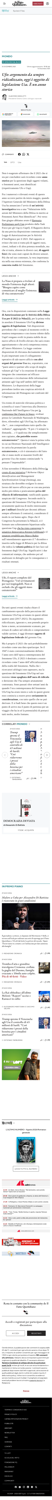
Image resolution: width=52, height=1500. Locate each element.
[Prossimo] (47, 755)
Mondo (7, 56)
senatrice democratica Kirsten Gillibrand (23, 531)
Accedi (15, 1333)
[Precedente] (5, 755)
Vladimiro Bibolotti (17, 96)
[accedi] (47, 3)
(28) (48, 953)
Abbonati (38, 3)
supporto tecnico (36, 1380)
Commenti (9, 154)
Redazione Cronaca (12, 953)
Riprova (26, 1391)
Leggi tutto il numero (26, 1169)
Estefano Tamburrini (16, 778)
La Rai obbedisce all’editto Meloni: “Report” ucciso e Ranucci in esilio (16, 996)
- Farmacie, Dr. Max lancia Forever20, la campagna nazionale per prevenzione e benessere (22, 1207)
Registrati (36, 1333)
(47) (48, 1007)
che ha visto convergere (29, 528)
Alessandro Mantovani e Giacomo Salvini (18, 1007)
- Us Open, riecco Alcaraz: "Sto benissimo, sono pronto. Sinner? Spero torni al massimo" (24, 1191)
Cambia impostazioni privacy (16, 1419)
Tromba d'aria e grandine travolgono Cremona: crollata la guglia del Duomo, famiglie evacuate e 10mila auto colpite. (19, 970)
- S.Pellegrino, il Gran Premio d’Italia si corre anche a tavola (25, 1202)
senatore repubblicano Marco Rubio (20, 535)
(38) (34, 778)
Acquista (26, 830)
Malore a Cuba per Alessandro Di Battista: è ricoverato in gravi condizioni (25, 899)
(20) (48, 982)
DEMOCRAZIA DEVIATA (19, 821)
